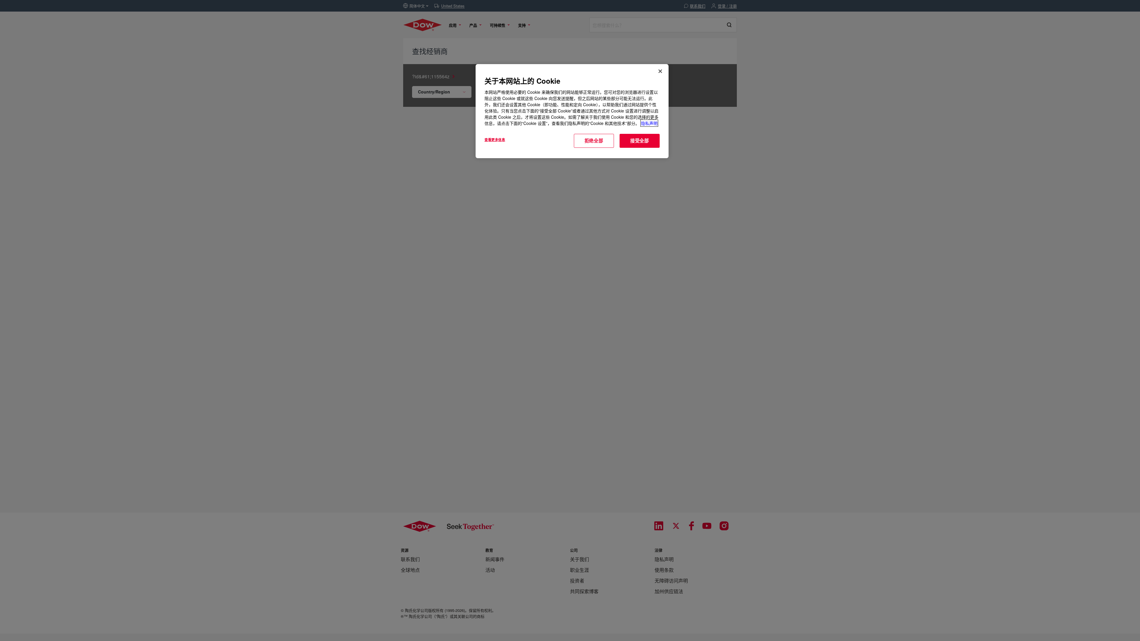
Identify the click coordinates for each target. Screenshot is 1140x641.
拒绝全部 (594, 140)
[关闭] (660, 71)
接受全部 (639, 140)
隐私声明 (649, 123)
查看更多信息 (494, 139)
